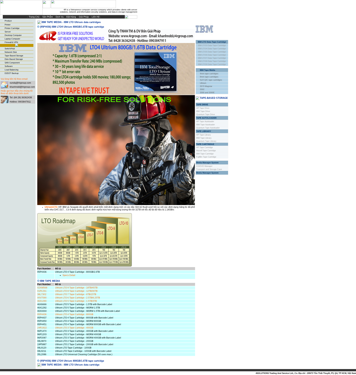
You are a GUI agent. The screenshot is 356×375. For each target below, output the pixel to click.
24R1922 (42, 327)
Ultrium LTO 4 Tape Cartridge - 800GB (74, 314)
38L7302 (41, 294)
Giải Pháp (84, 17)
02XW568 (42, 287)
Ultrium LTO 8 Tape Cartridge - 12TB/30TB (76, 291)
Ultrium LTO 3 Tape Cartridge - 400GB (74, 327)
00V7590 (42, 297)
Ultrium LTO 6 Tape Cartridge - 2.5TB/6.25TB (77, 297)
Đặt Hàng (71, 17)
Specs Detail (68, 275)
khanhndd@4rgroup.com (22, 87)
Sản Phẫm (47, 17)
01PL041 (42, 291)
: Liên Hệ (95, 17)
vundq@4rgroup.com (20, 83)
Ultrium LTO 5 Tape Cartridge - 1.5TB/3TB (76, 301)
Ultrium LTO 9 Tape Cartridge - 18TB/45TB (76, 287)
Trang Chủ (35, 17)
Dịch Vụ (60, 17)
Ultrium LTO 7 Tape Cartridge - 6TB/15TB (75, 294)
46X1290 (42, 301)
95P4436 (42, 314)
